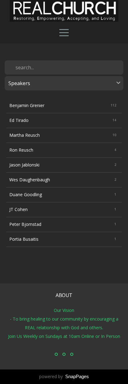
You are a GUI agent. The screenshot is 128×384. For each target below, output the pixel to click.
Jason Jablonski (24, 165)
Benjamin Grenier (26, 105)
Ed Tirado (19, 120)
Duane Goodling (25, 194)
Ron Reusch (21, 150)
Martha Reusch (24, 135)
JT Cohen (18, 209)
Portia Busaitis (24, 239)
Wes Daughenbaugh (29, 180)
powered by (64, 376)
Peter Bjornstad (25, 224)
